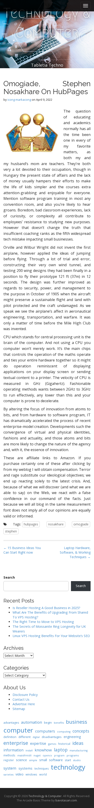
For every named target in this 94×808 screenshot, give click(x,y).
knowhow (43, 750)
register (8, 760)
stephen (11, 531)
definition (9, 737)
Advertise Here (24, 704)
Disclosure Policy (25, 695)
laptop (61, 750)
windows (31, 774)
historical (64, 743)
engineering (72, 737)
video (20, 774)
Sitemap (19, 709)
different (24, 737)
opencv (47, 755)
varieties (8, 774)
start (68, 760)
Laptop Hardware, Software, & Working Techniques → (75, 552)
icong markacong (19, 100)
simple (33, 760)
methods (9, 755)
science (21, 760)
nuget (37, 755)
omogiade (81, 524)
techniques (41, 768)
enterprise (15, 742)
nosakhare (56, 524)
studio (77, 760)
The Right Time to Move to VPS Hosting (43, 622)
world (43, 774)
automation (31, 722)
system (9, 768)
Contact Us (21, 699)
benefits (59, 722)
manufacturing (79, 750)
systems (25, 768)
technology (68, 767)
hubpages (31, 524)
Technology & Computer (47, 23)
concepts (81, 731)
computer (18, 730)
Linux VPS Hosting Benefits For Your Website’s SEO (51, 636)
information (13, 750)
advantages (11, 723)
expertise (38, 743)
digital (36, 737)
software (56, 760)
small (43, 760)
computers (45, 731)
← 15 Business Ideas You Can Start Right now (22, 550)
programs (73, 755)
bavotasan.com (66, 800)
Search (9, 577)
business (76, 721)
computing (63, 731)
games (52, 743)
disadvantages (52, 737)
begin (48, 722)
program (59, 755)
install (29, 750)
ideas (78, 743)
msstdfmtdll (24, 755)
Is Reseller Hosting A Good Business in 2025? (46, 608)
